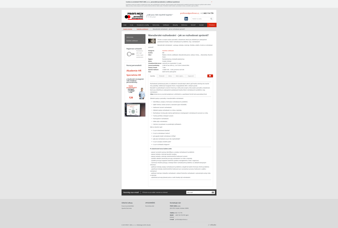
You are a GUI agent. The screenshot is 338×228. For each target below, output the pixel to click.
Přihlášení (212, 25)
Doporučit (191, 76)
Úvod (124, 25)
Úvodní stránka (127, 29)
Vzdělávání (166, 25)
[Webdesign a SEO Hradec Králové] (212, 225)
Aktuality (175, 25)
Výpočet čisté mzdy (127, 208)
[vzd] (128, 86)
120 (130, 97)
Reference (184, 25)
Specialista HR (133, 74)
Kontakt (201, 25)
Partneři (193, 25)
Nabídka (152, 76)
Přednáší (161, 76)
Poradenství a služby (143, 25)
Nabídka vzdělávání (142, 29)
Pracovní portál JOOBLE (128, 206)
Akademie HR (133, 70)
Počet (131, 86)
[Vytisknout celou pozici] (210, 75)
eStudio (149, 225)
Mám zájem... (180, 76)
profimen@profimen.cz (189, 13)
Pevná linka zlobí (149, 206)
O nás (131, 25)
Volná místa (155, 25)
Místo (170, 76)
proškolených (131, 87)
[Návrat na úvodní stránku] (134, 16)
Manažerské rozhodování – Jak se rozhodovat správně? (169, 29)
